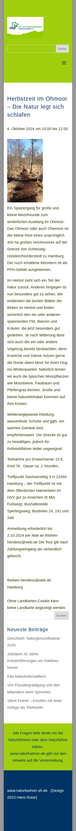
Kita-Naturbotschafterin (26, 676)
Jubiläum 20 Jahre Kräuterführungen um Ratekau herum (32, 661)
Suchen (61, 615)
